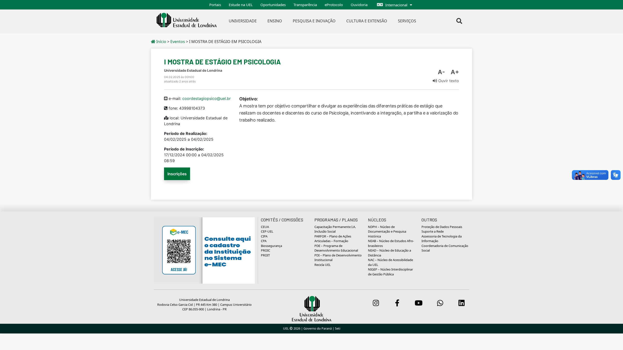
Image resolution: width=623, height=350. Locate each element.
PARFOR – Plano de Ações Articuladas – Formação (332, 238)
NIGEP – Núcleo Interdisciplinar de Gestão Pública (390, 271)
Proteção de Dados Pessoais (441, 227)
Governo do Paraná (317, 328)
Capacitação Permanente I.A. (335, 227)
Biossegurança (271, 246)
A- (441, 72)
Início (160, 41)
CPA (263, 241)
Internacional (396, 4)
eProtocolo (334, 4)
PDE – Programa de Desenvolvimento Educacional (336, 248)
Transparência (305, 4)
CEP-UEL (267, 231)
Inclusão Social (325, 231)
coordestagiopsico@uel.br (206, 98)
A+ (455, 72)
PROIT (265, 255)
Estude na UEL (241, 4)
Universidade (243, 21)
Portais (215, 4)
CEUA (265, 227)
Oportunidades (273, 4)
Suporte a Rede (432, 231)
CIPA (264, 236)
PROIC (265, 250)
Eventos (177, 41)
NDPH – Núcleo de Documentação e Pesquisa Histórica (387, 231)
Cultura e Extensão (366, 21)
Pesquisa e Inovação (314, 21)
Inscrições (177, 173)
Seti (337, 328)
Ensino (274, 21)
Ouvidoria (359, 4)
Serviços (407, 21)
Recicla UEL (322, 264)
